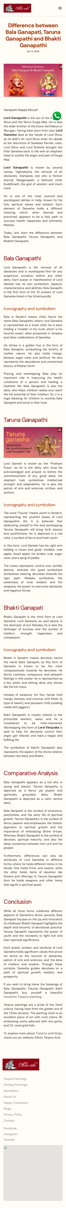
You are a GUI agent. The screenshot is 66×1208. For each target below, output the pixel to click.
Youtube (9, 1140)
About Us (10, 1097)
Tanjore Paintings (15, 1079)
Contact (9, 1120)
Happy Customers (16, 1102)
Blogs (7, 1109)
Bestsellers (11, 1091)
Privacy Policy (13, 1114)
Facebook (10, 1128)
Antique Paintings (15, 1085)
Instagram (10, 1134)
